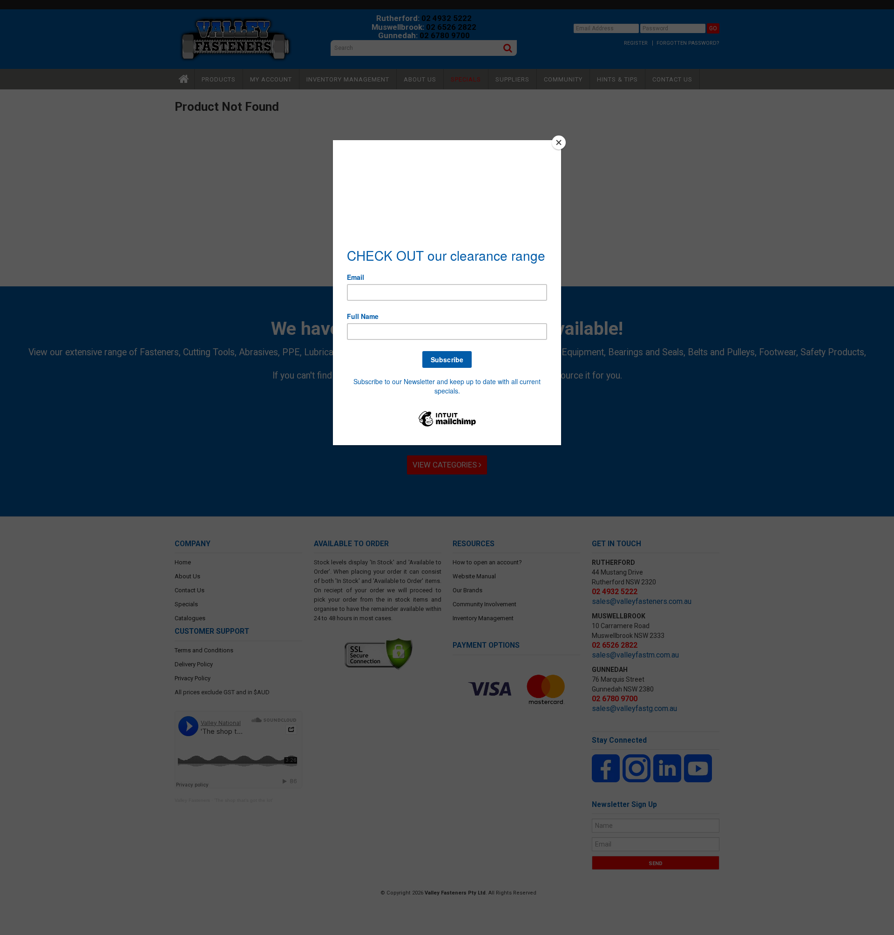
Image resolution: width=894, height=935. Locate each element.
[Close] (559, 142)
